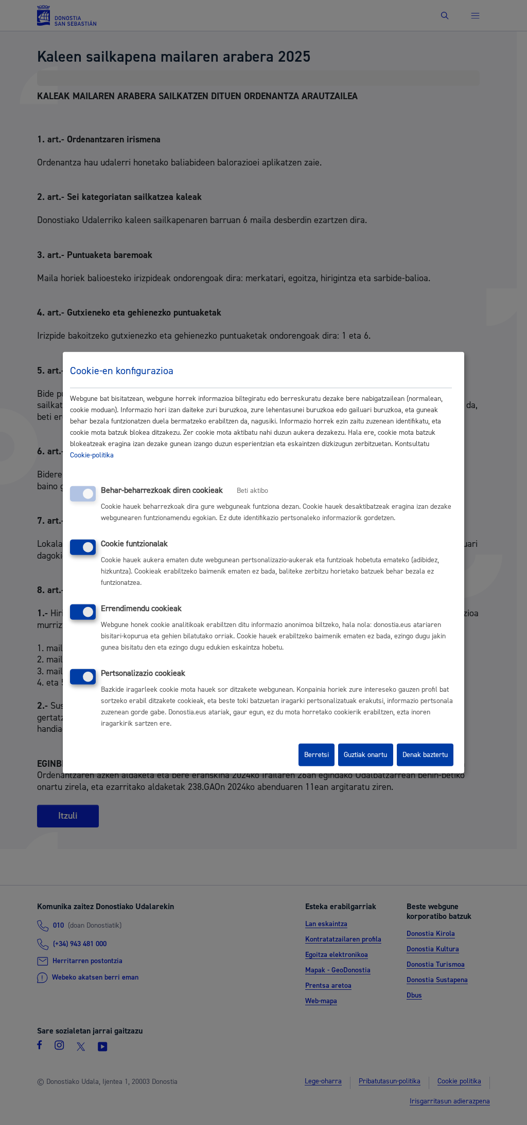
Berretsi (316, 755)
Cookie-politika (92, 455)
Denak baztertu (425, 755)
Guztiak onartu (365, 755)
